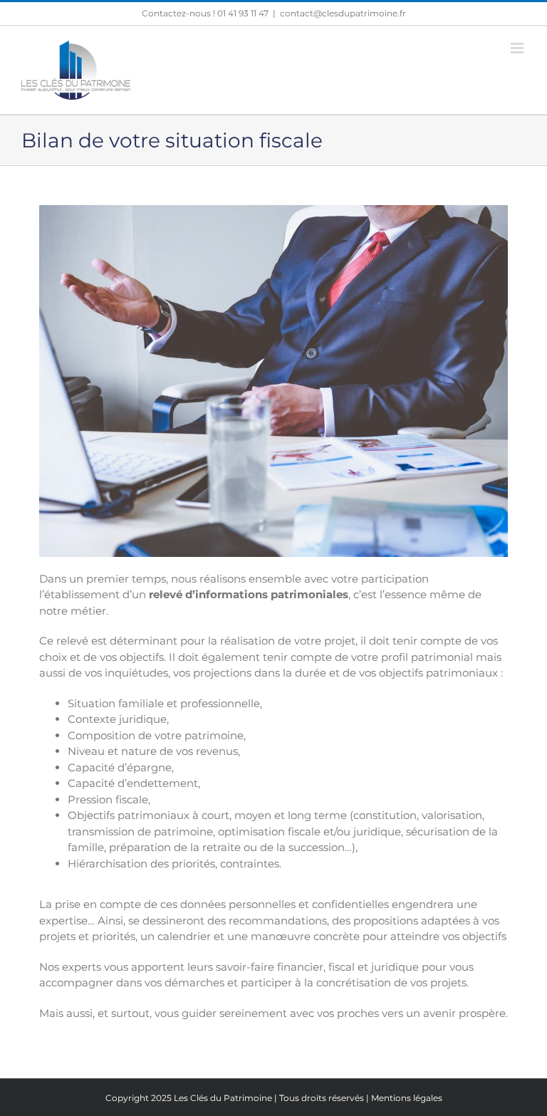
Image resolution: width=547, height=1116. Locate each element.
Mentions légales (406, 1097)
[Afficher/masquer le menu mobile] (518, 48)
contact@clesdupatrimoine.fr (343, 13)
